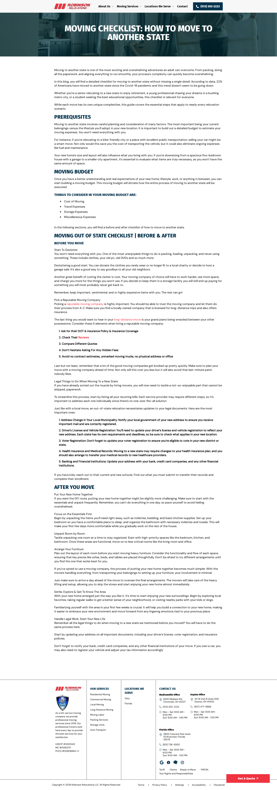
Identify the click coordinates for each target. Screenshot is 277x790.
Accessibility (199, 784)
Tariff (162, 769)
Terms (141, 784)
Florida (128, 703)
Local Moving (97, 704)
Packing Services (99, 719)
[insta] (182, 762)
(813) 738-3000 (171, 744)
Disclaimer (219, 784)
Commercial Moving (100, 699)
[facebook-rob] (168, 762)
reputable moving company (85, 304)
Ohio (127, 698)
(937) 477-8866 (202, 706)
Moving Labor (97, 714)
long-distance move (127, 319)
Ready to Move (188, 769)
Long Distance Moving (101, 709)
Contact (182, 6)
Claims (173, 769)
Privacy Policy (160, 784)
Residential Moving (100, 694)
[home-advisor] (175, 762)
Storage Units (97, 724)
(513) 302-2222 (171, 706)
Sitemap (180, 784)
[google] (161, 762)
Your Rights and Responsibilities (176, 773)
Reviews (83, 337)
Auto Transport (98, 729)
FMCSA (204, 769)
